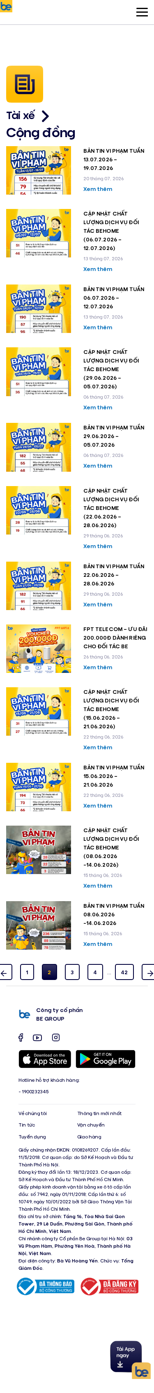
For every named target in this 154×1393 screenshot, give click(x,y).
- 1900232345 (33, 1091)
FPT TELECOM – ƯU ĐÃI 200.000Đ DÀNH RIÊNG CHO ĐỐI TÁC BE (115, 637)
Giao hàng (89, 1137)
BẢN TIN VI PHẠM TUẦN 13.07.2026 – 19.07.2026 (114, 159)
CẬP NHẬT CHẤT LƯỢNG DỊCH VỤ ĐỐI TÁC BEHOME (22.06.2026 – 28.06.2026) (111, 507)
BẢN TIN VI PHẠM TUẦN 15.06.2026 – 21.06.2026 (114, 776)
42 (124, 971)
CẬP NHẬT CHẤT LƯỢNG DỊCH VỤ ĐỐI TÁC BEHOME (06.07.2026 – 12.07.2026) (111, 230)
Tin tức (26, 1125)
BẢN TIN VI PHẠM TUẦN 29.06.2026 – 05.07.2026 (114, 436)
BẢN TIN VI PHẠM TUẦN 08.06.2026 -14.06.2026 (114, 914)
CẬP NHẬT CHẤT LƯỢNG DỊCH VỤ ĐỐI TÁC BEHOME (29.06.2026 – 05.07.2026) (111, 369)
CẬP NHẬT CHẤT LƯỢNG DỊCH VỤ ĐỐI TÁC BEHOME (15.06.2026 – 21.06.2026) (111, 709)
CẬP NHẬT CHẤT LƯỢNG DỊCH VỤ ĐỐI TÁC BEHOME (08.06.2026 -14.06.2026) (111, 847)
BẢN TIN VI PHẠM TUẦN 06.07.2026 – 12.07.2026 (114, 297)
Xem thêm (98, 188)
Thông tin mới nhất (99, 1113)
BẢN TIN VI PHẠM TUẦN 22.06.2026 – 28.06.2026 (114, 574)
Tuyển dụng (32, 1137)
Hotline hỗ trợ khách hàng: (48, 1080)
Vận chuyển (91, 1125)
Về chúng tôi (32, 1113)
